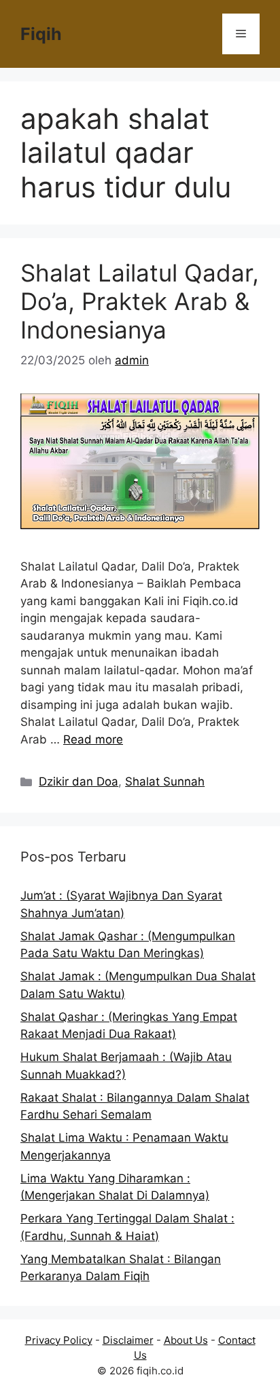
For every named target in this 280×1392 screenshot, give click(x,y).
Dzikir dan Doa (78, 781)
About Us (186, 1340)
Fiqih (41, 34)
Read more (93, 739)
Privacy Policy (58, 1340)
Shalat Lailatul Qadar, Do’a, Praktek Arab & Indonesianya (139, 301)
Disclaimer (128, 1340)
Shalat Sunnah (165, 781)
